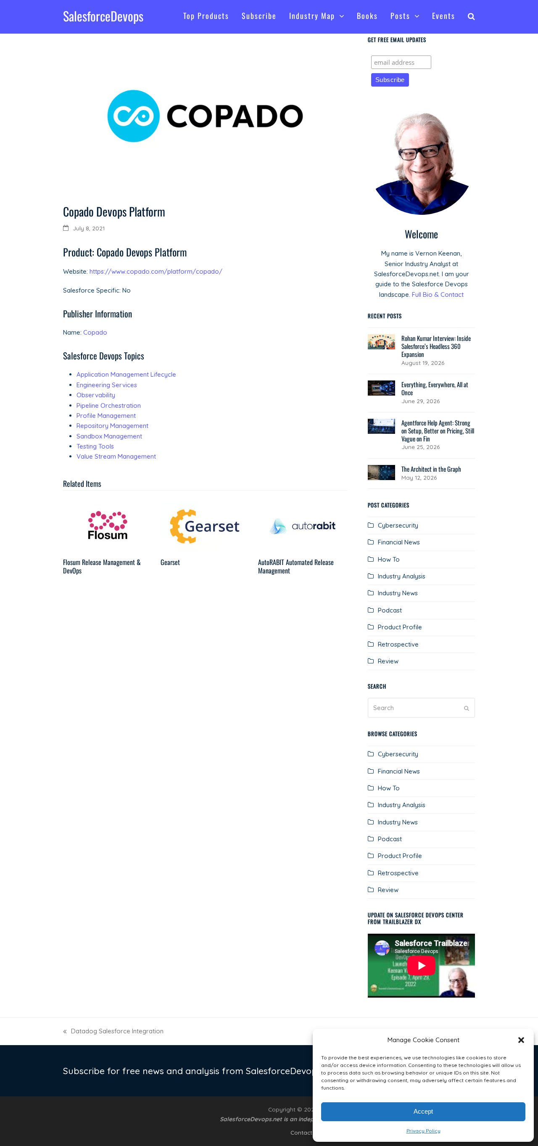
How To (389, 559)
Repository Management (112, 426)
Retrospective (398, 644)
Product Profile (400, 627)
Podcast (390, 610)
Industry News (398, 593)
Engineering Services (106, 385)
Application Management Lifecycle (126, 374)
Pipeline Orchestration (108, 405)
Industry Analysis (401, 576)
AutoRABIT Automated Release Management (296, 566)
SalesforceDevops (103, 15)
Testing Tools (95, 446)
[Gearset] (205, 526)
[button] (521, 1040)
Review (388, 661)
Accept (423, 1111)
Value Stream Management (116, 456)
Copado (95, 332)
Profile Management (106, 416)
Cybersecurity (398, 525)
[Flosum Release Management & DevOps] (107, 526)
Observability (95, 395)
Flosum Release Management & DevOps (102, 566)
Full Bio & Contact (438, 294)
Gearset (170, 562)
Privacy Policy (423, 1131)
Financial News (399, 542)
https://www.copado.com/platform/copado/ (156, 271)
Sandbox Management (109, 436)
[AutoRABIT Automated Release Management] (302, 526)
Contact (301, 1132)
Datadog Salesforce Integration (113, 1031)
